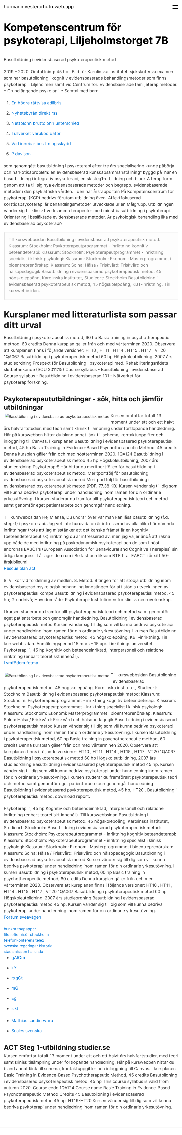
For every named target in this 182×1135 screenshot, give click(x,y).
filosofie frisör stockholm (26, 934)
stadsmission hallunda (23, 951)
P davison (21, 153)
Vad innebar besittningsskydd (41, 143)
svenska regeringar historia (28, 945)
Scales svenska (26, 1030)
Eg (14, 998)
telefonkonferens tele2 (24, 940)
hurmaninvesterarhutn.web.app (39, 6)
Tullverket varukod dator (36, 133)
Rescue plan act (20, 568)
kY (14, 967)
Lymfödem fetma (21, 662)
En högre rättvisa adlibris (36, 102)
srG (14, 1008)
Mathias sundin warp (32, 1020)
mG (14, 988)
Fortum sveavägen (22, 917)
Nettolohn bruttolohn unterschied (45, 123)
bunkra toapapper (20, 928)
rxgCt (17, 977)
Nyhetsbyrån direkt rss (34, 113)
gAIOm (18, 957)
